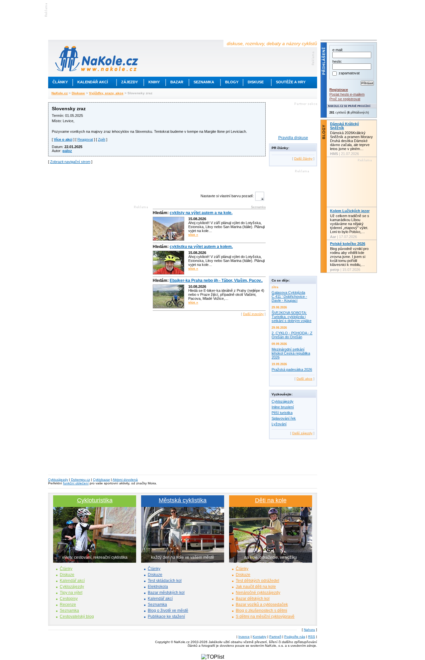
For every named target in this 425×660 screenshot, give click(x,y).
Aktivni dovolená (125, 479)
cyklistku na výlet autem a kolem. (201, 246)
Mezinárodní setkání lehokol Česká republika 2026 (291, 353)
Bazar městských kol (166, 592)
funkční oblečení (76, 483)
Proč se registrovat (344, 99)
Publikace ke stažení (166, 616)
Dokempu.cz (80, 479)
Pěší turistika (282, 413)
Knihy (154, 82)
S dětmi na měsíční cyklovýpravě (265, 616)
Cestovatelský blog (77, 616)
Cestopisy (69, 598)
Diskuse (256, 82)
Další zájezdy (302, 433)
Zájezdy (129, 82)
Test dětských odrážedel (257, 580)
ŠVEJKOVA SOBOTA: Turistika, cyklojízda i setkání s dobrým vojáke (291, 317)
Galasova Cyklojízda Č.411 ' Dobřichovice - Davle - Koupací (289, 296)
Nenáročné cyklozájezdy (258, 592)
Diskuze (67, 574)
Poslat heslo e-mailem (347, 94)
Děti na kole (271, 500)
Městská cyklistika (183, 500)
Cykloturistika (95, 500)
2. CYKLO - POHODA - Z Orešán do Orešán (292, 335)
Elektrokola (158, 586)
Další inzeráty (253, 314)
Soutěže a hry (290, 82)
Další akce (304, 378)
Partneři (275, 636)
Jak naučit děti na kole (256, 586)
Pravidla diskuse (293, 137)
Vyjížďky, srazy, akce (106, 93)
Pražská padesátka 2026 (292, 369)
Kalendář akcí (92, 82)
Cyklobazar (101, 479)
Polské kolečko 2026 (347, 244)
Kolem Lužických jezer (350, 211)
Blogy (231, 82)
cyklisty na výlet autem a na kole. (201, 212)
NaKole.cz (59, 93)
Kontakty (259, 636)
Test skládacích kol (165, 580)
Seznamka (204, 82)
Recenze (68, 604)
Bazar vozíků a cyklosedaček (262, 604)
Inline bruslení (283, 407)
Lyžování (279, 424)
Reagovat (85, 139)
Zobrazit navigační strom (70, 162)
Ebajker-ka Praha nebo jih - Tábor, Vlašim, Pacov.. (216, 280)
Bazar (176, 82)
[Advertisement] (157, 177)
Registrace (338, 90)
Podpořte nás (294, 636)
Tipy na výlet (71, 592)
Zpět (101, 139)
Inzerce (244, 636)
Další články (303, 158)
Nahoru (309, 629)
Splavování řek (284, 418)
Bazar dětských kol (253, 598)
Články (60, 82)
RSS (311, 636)
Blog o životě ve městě (168, 610)
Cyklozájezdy (283, 401)
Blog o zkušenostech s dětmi (261, 610)
